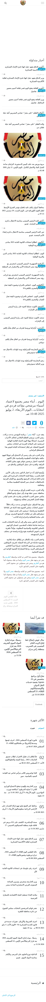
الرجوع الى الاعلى (8, 995)
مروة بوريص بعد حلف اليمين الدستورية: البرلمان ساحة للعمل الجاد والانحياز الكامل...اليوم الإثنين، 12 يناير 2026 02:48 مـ (23, 167)
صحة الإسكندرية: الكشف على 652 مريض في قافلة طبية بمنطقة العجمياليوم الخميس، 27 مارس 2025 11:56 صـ (23, 825)
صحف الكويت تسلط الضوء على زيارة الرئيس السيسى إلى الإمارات (24, 319)
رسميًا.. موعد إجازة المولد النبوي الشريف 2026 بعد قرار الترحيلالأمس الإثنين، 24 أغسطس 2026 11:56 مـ (12, 647)
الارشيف (41, 396)
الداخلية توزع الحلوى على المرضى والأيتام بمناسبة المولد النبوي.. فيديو (25, 956)
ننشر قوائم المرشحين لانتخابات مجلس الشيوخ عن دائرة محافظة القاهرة (23, 910)
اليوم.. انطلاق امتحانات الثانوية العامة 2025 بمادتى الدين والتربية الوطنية (23, 255)
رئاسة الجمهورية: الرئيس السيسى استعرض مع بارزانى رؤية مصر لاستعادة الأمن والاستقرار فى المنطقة (23, 276)
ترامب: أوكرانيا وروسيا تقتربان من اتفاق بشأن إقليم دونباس (24, 341)
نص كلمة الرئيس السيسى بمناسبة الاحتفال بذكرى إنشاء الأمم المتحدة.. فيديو (23, 233)
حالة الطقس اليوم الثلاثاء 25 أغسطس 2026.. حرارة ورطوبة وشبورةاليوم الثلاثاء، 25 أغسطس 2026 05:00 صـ (24, 854)
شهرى (32, 728)
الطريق (8, 557)
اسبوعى (41, 728)
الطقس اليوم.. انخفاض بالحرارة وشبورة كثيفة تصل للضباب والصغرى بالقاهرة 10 (25, 298)
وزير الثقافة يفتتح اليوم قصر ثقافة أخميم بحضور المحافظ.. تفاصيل (26, 101)
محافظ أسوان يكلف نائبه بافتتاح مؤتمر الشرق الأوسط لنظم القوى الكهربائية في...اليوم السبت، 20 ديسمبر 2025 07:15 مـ (23, 211)
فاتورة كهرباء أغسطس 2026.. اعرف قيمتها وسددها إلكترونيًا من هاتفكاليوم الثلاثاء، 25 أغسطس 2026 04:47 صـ (24, 743)
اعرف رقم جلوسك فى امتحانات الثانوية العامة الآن (23, 870)
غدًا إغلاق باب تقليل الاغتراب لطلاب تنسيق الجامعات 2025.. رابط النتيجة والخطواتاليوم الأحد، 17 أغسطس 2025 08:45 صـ (24, 759)
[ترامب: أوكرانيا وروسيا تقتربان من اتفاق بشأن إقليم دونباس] (23, 329)
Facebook (38, 704)
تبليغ (13, 427)
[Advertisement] (23, 30)
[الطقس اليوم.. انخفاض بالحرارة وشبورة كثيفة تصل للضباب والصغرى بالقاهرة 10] (23, 287)
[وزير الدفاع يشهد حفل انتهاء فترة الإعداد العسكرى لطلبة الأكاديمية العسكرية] (23, 68)
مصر (30, 435)
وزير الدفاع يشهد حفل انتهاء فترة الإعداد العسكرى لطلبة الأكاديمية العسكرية (23, 79)
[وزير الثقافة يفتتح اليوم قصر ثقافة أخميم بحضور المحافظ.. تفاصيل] (23, 90)
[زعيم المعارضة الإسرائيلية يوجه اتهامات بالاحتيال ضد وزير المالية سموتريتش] (23, 351)
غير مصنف (32, 396)
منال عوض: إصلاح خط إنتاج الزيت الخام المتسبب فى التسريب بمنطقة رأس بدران (34, 644)
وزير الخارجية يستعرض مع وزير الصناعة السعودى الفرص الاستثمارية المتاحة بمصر (25, 883)
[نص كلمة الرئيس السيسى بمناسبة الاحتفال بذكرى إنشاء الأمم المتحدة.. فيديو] (23, 222)
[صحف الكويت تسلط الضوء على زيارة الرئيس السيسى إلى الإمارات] (23, 308)
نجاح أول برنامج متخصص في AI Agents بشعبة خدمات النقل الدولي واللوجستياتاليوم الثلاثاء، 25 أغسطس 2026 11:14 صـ (35, 685)
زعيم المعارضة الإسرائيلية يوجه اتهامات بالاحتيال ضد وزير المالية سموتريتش (24, 362)
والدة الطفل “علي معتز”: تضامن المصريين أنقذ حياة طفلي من (24, 125)
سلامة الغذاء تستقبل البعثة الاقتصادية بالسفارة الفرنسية (23, 896)
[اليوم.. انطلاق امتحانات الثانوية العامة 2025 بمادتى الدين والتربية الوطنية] (23, 244)
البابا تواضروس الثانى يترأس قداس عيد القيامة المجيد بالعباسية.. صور (23, 774)
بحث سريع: (40, 377)
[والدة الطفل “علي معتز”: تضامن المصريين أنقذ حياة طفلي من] (23, 114)
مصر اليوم (26, 560)
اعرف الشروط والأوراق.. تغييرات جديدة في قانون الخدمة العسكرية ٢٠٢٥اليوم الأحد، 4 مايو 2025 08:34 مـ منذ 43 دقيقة (23, 924)
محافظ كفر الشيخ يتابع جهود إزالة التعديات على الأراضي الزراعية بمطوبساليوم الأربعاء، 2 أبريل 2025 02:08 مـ (23, 808)
